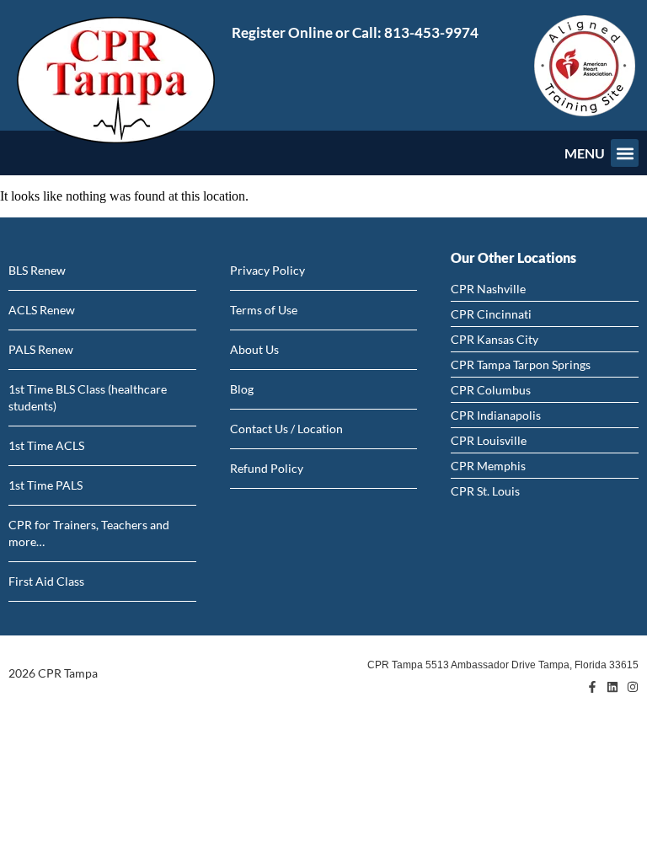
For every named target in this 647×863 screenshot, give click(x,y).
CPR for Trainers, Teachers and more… (88, 533)
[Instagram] (633, 687)
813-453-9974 (431, 32)
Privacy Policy (267, 270)
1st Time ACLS (46, 445)
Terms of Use (263, 310)
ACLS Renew (41, 310)
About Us (254, 349)
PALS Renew (40, 349)
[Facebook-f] (592, 687)
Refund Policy (266, 468)
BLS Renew (37, 270)
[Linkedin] (612, 687)
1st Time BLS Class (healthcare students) (87, 397)
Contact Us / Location (286, 428)
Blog (242, 389)
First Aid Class (46, 581)
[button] (625, 153)
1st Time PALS (45, 485)
